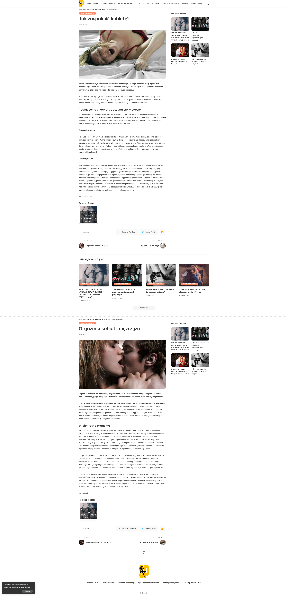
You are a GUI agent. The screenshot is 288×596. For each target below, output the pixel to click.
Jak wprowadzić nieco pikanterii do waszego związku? (199, 61)
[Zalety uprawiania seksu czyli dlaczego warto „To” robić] (194, 275)
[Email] (162, 232)
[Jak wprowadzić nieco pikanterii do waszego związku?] (200, 50)
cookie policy (27, 587)
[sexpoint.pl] (81, 3)
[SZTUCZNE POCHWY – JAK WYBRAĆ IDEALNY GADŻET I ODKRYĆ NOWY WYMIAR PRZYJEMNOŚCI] (180, 24)
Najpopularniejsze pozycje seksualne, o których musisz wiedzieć (180, 61)
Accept (27, 591)
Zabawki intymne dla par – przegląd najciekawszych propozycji (123, 292)
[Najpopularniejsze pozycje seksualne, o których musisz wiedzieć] (180, 50)
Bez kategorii (85, 558)
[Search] (207, 3)
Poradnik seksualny (87, 13)
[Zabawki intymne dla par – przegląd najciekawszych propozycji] (200, 24)
